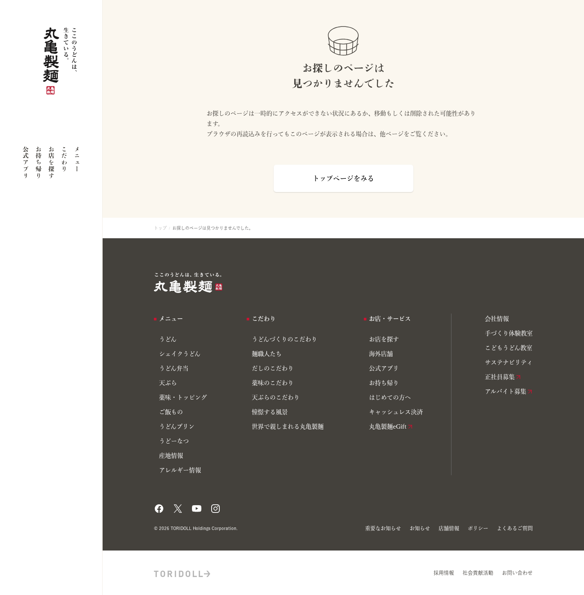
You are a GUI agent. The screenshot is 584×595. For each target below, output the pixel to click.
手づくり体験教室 (509, 333)
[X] (178, 506)
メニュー (77, 159)
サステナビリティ (509, 362)
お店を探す (51, 162)
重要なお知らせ (383, 528)
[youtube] (197, 506)
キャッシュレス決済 (396, 412)
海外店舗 (381, 354)
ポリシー (478, 528)
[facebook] (159, 506)
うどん (168, 339)
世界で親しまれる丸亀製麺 (288, 426)
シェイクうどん (180, 354)
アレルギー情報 (180, 470)
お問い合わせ (517, 572)
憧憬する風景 (270, 412)
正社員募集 (500, 377)
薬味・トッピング (183, 397)
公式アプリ (26, 162)
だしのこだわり (273, 368)
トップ (160, 228)
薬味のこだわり (273, 383)
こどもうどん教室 (508, 348)
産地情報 (171, 456)
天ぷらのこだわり (276, 397)
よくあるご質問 (515, 528)
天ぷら (168, 383)
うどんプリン (177, 426)
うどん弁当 (174, 368)
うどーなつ (174, 441)
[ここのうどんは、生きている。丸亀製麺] (188, 282)
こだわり (64, 159)
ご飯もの (171, 412)
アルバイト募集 (505, 391)
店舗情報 (449, 528)
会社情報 (497, 319)
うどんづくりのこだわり (284, 339)
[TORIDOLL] (182, 573)
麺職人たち (267, 354)
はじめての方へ (390, 397)
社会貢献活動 (478, 572)
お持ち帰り (38, 162)
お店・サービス (390, 319)
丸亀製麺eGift (388, 426)
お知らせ (420, 528)
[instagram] (215, 506)
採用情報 (444, 572)
